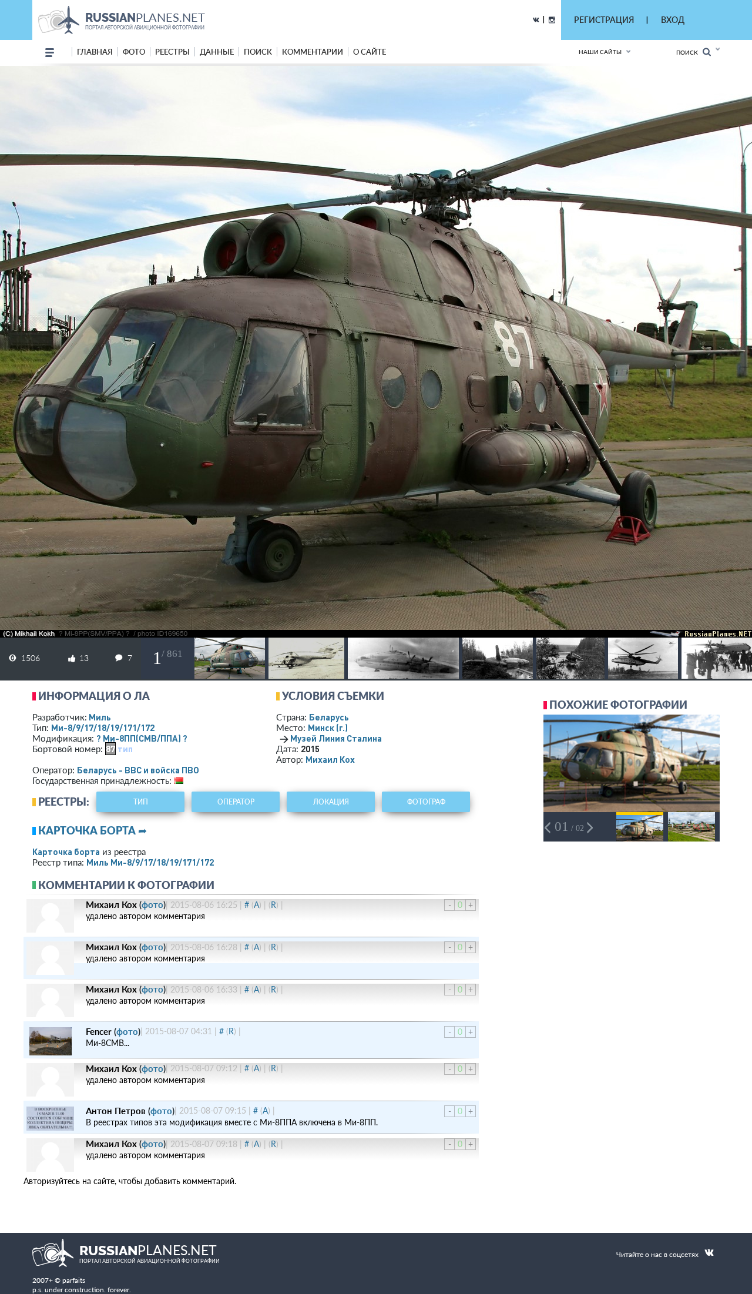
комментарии (312, 51)
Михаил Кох (330, 759)
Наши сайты (600, 51)
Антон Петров (116, 1110)
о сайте (369, 51)
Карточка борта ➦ (92, 830)
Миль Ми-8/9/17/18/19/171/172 (150, 862)
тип (125, 748)
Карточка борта (66, 851)
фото (134, 51)
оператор (235, 801)
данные (217, 51)
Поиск (689, 52)
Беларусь (329, 717)
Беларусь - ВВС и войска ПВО (138, 770)
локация (331, 801)
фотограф (426, 801)
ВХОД (672, 20)
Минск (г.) (328, 727)
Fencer (99, 1031)
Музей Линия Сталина (336, 738)
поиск (258, 51)
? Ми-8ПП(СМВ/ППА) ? (141, 738)
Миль (100, 717)
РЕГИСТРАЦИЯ (604, 20)
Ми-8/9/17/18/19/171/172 (103, 727)
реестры (172, 51)
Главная (95, 51)
